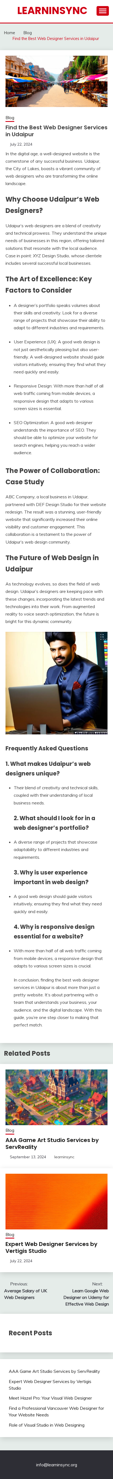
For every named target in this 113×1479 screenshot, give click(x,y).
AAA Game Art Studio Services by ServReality (52, 1143)
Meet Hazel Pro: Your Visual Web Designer (50, 1398)
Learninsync (52, 10)
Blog (9, 117)
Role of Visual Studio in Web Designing (46, 1425)
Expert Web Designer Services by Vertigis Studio (51, 1247)
